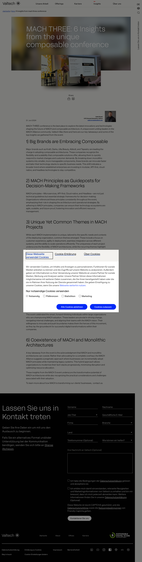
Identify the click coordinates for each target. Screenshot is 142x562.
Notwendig (34, 296)
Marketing (87, 296)
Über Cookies (92, 254)
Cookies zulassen (103, 306)
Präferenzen (52, 296)
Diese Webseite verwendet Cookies (37, 255)
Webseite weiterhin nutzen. (73, 285)
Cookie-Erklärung (65, 254)
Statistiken (70, 296)
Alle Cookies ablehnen (72, 306)
